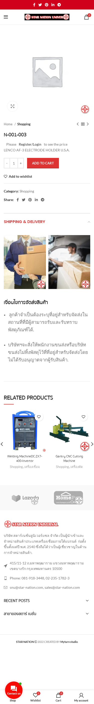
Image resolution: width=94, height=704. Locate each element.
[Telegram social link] (59, 5)
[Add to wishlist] (39, 416)
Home (8, 124)
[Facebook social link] (34, 5)
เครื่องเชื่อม (32, 467)
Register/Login (30, 144)
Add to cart (43, 163)
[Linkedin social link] (53, 5)
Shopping (24, 124)
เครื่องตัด (76, 467)
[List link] (47, 578)
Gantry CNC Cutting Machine (69, 458)
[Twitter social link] (40, 5)
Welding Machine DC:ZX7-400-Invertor (24, 458)
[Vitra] (25, 497)
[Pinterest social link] (46, 5)
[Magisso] (68, 497)
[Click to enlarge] (13, 106)
